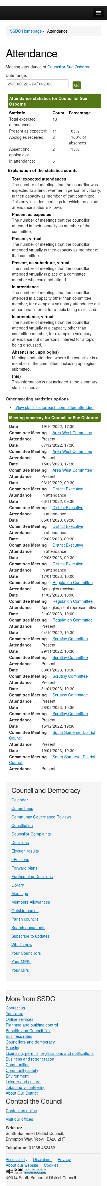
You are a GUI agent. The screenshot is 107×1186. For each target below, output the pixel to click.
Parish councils (25, 919)
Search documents (28, 927)
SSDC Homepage (26, 31)
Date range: (16, 75)
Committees (22, 808)
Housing (13, 1047)
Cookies (51, 1165)
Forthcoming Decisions (32, 876)
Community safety (22, 1070)
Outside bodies (25, 910)
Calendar (19, 800)
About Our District (22, 1093)
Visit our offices (19, 1119)
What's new (21, 944)
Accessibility (16, 1159)
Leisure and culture (23, 1081)
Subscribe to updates (30, 936)
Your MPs (20, 970)
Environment (17, 1076)
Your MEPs (21, 961)
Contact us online (21, 1110)
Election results (25, 851)
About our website (22, 1165)
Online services (19, 1019)
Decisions (20, 842)
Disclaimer (42, 1159)
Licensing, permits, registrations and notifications (50, 1053)
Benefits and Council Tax (28, 1030)
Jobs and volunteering (26, 1087)
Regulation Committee (73, 582)
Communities (17, 1064)
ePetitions (20, 859)
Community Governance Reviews (41, 817)
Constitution (22, 825)
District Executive (68, 489)
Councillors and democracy (30, 1042)
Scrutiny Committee (70, 638)
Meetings (19, 893)
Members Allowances (30, 902)
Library (17, 885)
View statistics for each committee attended (54, 407)
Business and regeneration (30, 1059)
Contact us (15, 1008)
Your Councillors (26, 953)
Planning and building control (32, 1025)
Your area (14, 1013)
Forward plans (24, 868)
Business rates (19, 1036)
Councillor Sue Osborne (68, 67)
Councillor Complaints (31, 834)
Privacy (64, 1159)
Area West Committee (72, 432)
